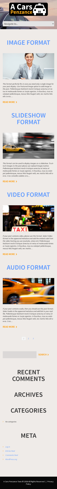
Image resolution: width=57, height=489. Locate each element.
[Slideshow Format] (28, 146)
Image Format (28, 42)
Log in (7, 447)
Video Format (28, 194)
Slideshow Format (28, 118)
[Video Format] (28, 218)
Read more (9, 102)
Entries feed (10, 451)
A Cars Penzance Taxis (12, 481)
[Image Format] (28, 66)
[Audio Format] (28, 291)
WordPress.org (11, 459)
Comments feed (11, 455)
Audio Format (28, 267)
